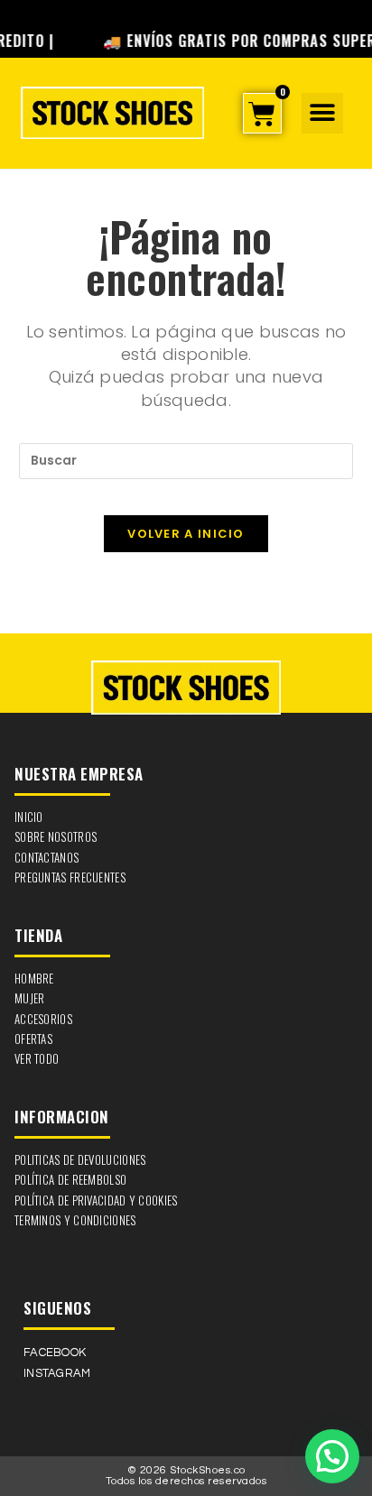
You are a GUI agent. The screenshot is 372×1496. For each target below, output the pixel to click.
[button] (322, 113)
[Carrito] (262, 113)
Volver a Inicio (186, 533)
